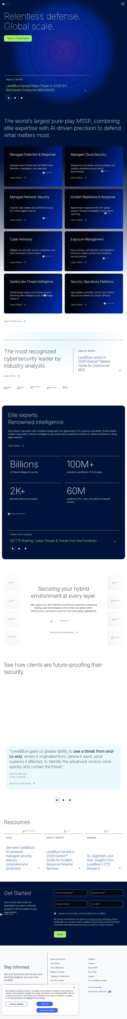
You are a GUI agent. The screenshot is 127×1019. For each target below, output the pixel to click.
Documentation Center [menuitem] (97, 980)
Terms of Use (95, 919)
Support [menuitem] (91, 976)
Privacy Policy (111, 919)
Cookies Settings (16, 1004)
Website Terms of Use (36, 998)
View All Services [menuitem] (57, 959)
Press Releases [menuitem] (57, 968)
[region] (40, 1000)
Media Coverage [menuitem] (57, 972)
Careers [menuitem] (91, 959)
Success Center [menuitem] (57, 980)
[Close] (74, 987)
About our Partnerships (61, 632)
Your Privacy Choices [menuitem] (97, 991)
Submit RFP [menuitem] (92, 968)
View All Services (12, 321)
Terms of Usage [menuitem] (95, 987)
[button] (123, 4)
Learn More (10, 376)
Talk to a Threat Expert (18, 38)
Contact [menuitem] (91, 963)
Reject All (44, 1004)
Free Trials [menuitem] (92, 972)
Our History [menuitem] (55, 963)
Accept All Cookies (47, 1010)
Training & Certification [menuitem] (59, 976)
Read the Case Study (20, 783)
